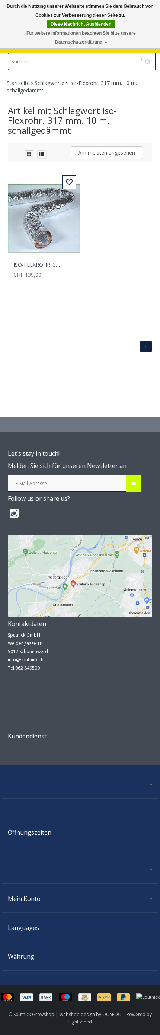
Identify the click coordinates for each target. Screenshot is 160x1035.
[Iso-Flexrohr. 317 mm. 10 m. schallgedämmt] (44, 214)
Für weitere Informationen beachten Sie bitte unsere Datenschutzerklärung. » (81, 38)
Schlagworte (49, 82)
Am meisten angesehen (106, 152)
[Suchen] (150, 59)
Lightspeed (80, 1022)
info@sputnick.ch (26, 659)
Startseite (18, 82)
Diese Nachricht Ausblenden (81, 24)
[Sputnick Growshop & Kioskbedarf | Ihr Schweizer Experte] (80, 576)
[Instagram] (16, 513)
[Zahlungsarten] (68, 997)
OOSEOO (112, 1014)
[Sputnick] (148, 997)
